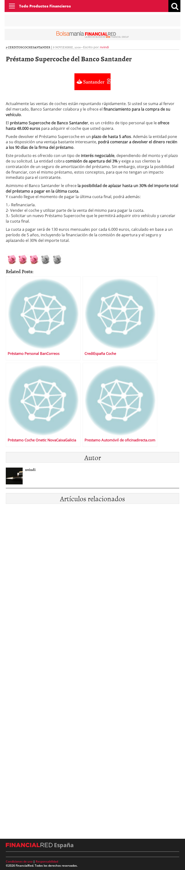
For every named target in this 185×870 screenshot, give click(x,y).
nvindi (104, 47)
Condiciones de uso (19, 861)
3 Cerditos (14, 47)
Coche (27, 47)
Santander (41, 47)
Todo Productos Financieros (45, 6)
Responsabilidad (47, 861)
